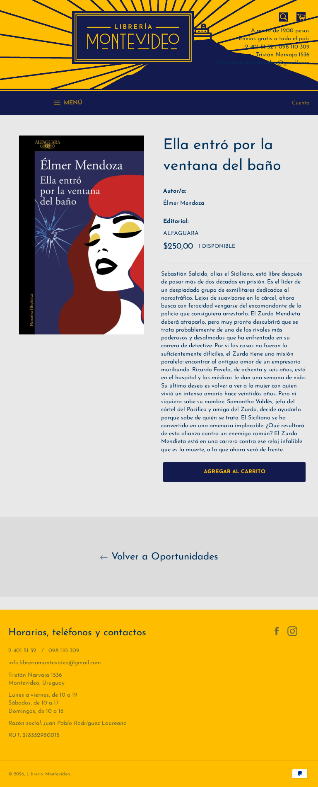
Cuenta (301, 103)
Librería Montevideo (48, 774)
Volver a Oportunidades (163, 557)
